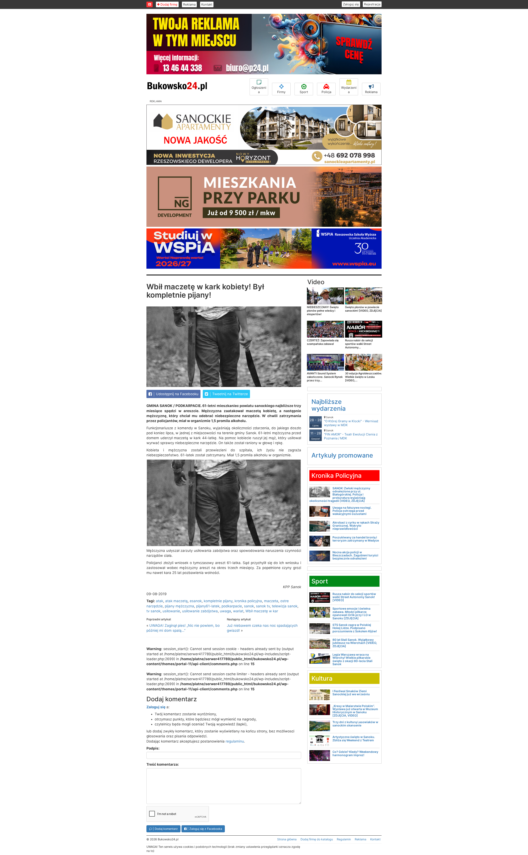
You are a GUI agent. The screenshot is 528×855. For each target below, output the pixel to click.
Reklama (189, 4)
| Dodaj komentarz (165, 828)
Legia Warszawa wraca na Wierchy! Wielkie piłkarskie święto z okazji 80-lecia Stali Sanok (352, 659)
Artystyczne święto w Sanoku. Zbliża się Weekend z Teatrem (353, 738)
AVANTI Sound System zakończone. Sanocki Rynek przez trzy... (325, 377)
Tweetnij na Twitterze (229, 394)
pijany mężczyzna (179, 606)
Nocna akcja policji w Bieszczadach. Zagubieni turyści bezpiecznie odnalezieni (355, 555)
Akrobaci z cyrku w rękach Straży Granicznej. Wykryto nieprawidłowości (355, 526)
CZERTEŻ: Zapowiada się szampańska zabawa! (323, 342)
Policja (326, 92)
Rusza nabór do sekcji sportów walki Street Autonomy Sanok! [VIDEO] (354, 597)
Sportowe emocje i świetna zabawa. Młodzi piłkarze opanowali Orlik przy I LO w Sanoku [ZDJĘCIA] (351, 613)
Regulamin (344, 839)
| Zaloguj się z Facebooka (204, 828)
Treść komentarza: (162, 764)
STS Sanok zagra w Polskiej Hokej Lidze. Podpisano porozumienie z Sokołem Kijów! (354, 628)
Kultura (321, 678)
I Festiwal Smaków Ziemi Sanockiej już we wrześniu (351, 692)
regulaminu (235, 741)
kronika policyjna (248, 601)
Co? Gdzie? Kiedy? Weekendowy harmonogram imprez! (355, 753)
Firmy (281, 92)
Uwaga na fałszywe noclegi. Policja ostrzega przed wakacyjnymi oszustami (351, 511)
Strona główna (287, 839)
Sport (304, 92)
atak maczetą (176, 601)
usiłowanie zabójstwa (200, 611)
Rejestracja (372, 4)
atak (159, 601)
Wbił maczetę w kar (261, 611)
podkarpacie (232, 606)
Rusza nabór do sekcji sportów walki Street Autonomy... (359, 344)
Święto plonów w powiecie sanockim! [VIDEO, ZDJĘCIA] (363, 308)
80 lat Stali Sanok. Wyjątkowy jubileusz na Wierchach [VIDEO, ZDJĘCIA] (354, 643)
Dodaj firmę (168, 4)
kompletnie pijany (218, 601)
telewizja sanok (284, 606)
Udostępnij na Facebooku (176, 394)
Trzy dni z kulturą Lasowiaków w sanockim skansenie (355, 723)
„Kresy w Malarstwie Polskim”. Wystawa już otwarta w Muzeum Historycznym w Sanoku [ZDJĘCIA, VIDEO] (355, 710)
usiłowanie (171, 611)
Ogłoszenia (259, 90)
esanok (196, 601)
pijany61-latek (207, 606)
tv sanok (153, 611)
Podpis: (152, 748)
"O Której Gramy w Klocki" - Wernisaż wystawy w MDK (351, 421)
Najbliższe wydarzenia (328, 405)
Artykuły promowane (342, 455)
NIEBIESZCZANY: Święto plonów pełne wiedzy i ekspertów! (323, 310)
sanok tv (263, 606)
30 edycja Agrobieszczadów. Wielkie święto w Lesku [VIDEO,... (363, 377)
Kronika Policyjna (336, 475)
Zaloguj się (351, 4)
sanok (249, 606)
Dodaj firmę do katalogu (317, 839)
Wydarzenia (349, 90)
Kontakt (206, 4)
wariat (238, 611)
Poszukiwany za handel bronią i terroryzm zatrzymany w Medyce (355, 539)
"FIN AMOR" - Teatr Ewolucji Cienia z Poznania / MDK (351, 434)
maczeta (271, 601)
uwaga (225, 611)
